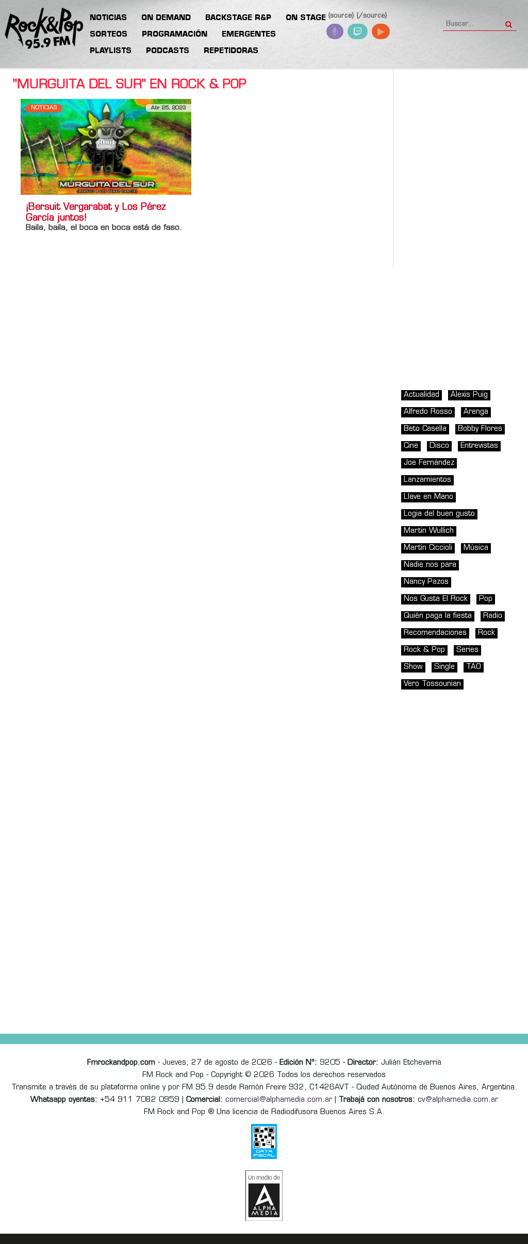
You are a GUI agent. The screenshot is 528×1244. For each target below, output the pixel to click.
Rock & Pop (424, 650)
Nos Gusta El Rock (436, 599)
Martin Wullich (429, 531)
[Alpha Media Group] (264, 1195)
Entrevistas (479, 446)
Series (467, 650)
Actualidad (421, 395)
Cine (411, 446)
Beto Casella (425, 429)
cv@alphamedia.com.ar (458, 1100)
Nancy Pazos (426, 582)
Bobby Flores (480, 429)
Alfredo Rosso (428, 412)
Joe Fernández (429, 463)
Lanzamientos (427, 480)
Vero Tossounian (432, 684)
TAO (473, 667)
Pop (485, 599)
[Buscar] (508, 21)
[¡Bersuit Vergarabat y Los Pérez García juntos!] (106, 146)
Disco (439, 446)
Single (444, 667)
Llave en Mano (428, 497)
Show (413, 667)
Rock (486, 633)
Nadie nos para (430, 565)
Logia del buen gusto (439, 514)
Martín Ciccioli (428, 548)
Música (476, 548)
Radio (492, 616)
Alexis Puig (469, 395)
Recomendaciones (435, 633)
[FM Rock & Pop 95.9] (41, 29)
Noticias (44, 108)
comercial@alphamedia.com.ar (278, 1100)
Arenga (476, 412)
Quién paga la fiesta (438, 616)
